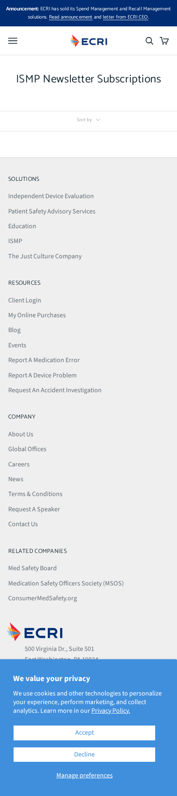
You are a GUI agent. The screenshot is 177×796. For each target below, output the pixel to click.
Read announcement (71, 17)
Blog (14, 330)
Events (17, 345)
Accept (84, 732)
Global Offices (27, 449)
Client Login (24, 300)
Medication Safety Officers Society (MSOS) (66, 583)
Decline (84, 754)
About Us (20, 434)
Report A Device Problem (42, 375)
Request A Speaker (34, 509)
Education (22, 226)
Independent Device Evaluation (51, 196)
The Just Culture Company (45, 256)
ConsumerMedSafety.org (42, 598)
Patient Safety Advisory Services (51, 211)
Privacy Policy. (110, 710)
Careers (19, 464)
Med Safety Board (32, 568)
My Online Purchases (37, 315)
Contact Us (23, 524)
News (15, 479)
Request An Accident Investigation (55, 390)
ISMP (15, 241)
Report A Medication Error (44, 360)
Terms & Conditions (35, 494)
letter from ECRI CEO (125, 17)
